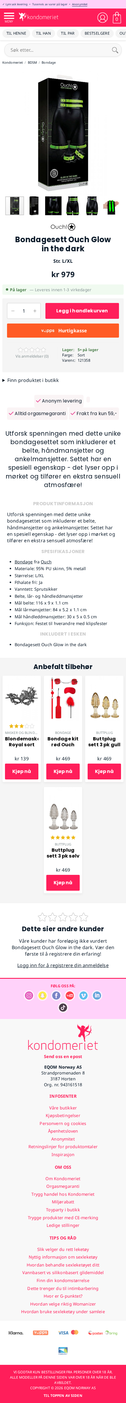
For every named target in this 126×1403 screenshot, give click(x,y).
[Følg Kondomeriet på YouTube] (69, 999)
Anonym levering (61, 401)
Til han (43, 33)
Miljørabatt (63, 1202)
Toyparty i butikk (63, 1209)
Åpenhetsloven (63, 1131)
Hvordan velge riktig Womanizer (63, 1304)
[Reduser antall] (12, 311)
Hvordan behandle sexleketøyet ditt (63, 1265)
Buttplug (104, 732)
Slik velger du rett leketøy (63, 1249)
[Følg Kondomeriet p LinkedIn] (97, 999)
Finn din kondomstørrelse (63, 1280)
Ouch (46, 562)
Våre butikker (63, 1108)
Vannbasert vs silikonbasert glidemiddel (63, 1272)
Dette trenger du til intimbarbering (62, 1288)
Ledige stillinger (63, 1225)
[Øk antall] (34, 311)
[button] (5, 132)
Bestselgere (97, 33)
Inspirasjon (63, 1154)
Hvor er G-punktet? (63, 1296)
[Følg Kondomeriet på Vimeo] (83, 999)
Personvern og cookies (63, 1123)
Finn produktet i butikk (33, 380)
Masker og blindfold (24, 732)
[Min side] (102, 17)
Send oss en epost (63, 1056)
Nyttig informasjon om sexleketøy (63, 1257)
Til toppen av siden (63, 1395)
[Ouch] (63, 232)
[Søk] (115, 50)
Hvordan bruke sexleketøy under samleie (63, 1311)
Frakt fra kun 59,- (96, 413)
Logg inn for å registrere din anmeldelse (62, 965)
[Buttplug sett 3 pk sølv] (63, 790)
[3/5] (21, 726)
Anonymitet (79, 4)
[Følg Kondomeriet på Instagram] (29, 999)
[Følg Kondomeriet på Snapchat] (42, 999)
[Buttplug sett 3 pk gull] (104, 679)
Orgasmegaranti (62, 1186)
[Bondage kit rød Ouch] (63, 679)
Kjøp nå (21, 771)
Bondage (24, 562)
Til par (68, 33)
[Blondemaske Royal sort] (22, 679)
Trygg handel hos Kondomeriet (62, 1194)
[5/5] (63, 838)
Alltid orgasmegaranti (39, 413)
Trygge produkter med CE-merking (63, 1217)
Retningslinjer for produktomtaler (63, 1146)
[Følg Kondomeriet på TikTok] (63, 1011)
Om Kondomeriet (62, 1178)
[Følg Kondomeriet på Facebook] (56, 999)
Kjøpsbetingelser (63, 1115)
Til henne (16, 33)
